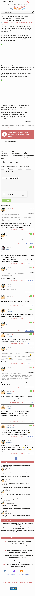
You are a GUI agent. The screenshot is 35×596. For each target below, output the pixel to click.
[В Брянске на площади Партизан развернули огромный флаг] (17, 23)
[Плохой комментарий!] (33, 208)
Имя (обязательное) (7, 171)
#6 (13, 425)
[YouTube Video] (18, 178)
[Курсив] (5, 178)
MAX (13, 571)
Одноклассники (21, 571)
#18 (13, 234)
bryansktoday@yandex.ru (8, 127)
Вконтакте (5, 571)
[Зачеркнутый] (9, 178)
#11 (13, 334)
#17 (13, 247)
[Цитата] (15, 178)
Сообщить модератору (16, 229)
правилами (4, 168)
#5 (13, 440)
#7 (13, 406)
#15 (13, 284)
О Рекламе (6, 582)
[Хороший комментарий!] (31, 208)
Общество (4, 20)
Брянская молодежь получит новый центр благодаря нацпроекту (17, 524)
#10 (13, 347)
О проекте (15, 582)
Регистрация (4, 1)
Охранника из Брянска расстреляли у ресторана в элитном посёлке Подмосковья (17, 531)
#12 (13, 323)
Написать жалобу (26, 582)
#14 (13, 296)
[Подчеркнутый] (7, 178)
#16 (13, 268)
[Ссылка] (13, 178)
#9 (13, 368)
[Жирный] (3, 178)
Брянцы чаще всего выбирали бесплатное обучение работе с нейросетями (17, 527)
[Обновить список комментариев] (12, 205)
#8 (13, 391)
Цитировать (29, 229)
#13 (13, 309)
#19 (13, 208)
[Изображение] (11, 178)
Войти (11, 1)
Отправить (6, 200)
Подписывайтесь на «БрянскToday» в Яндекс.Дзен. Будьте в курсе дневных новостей (19, 134)
